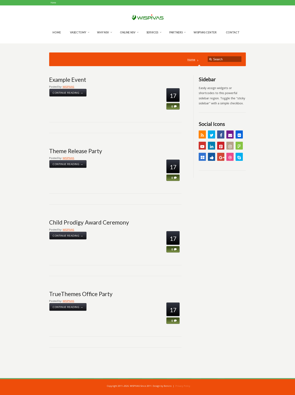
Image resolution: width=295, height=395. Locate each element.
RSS (202, 134)
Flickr (239, 134)
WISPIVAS (68, 86)
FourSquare (239, 146)
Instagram (230, 146)
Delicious (202, 157)
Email (230, 134)
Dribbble (230, 157)
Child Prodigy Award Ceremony (89, 222)
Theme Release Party (75, 151)
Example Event (67, 79)
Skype (239, 157)
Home (191, 59)
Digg (211, 157)
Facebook (220, 134)
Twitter (211, 134)
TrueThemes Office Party (81, 293)
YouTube (202, 146)
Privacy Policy (182, 385)
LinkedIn (211, 146)
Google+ (220, 157)
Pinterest (220, 146)
